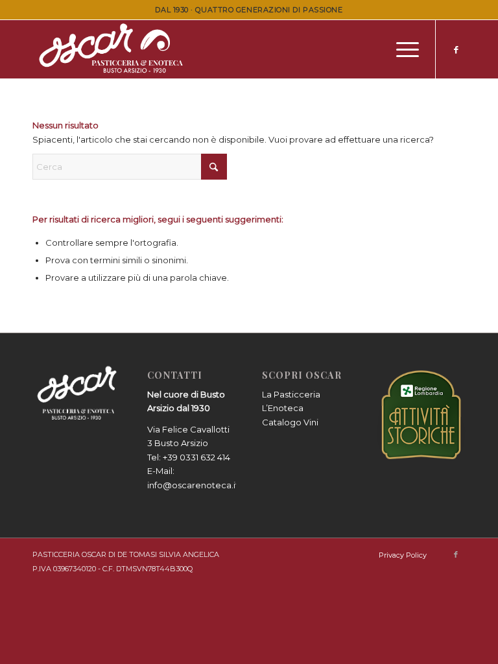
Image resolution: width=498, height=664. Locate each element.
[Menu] (401, 49)
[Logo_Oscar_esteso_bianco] (113, 49)
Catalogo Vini (290, 422)
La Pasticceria (291, 394)
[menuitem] (401, 49)
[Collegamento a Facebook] (456, 49)
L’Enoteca (282, 408)
